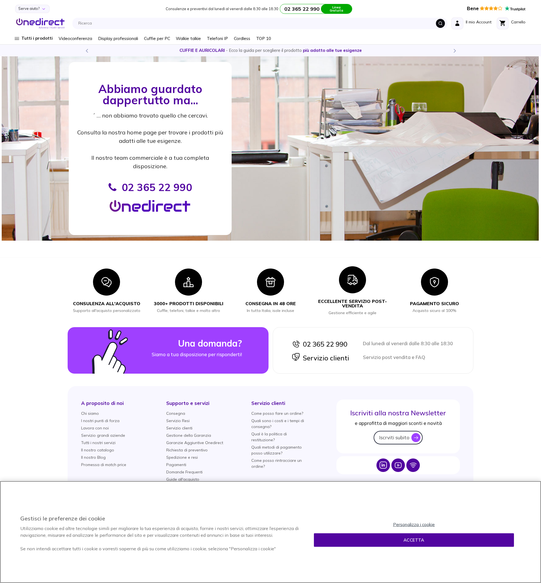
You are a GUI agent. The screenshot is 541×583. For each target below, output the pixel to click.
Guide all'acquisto (182, 479)
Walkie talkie (188, 38)
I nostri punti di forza (100, 420)
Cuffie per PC (157, 38)
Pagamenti (176, 464)
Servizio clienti (324, 358)
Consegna (175, 413)
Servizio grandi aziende (103, 435)
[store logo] (40, 23)
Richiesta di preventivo (187, 450)
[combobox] (261, 23)
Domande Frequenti (184, 472)
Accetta (413, 540)
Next (454, 50)
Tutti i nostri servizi (98, 442)
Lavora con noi (95, 428)
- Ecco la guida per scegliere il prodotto (270, 50)
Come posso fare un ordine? (277, 413)
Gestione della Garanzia (188, 435)
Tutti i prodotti (37, 38)
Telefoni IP (217, 38)
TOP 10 (263, 38)
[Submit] (440, 23)
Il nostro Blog (93, 457)
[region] (270, 532)
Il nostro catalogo (97, 450)
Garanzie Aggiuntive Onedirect (194, 442)
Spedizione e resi (182, 457)
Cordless (242, 38)
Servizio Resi (178, 420)
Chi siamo (90, 413)
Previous (86, 50)
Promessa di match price (103, 464)
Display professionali (118, 38)
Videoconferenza (75, 38)
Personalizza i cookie (414, 524)
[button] (102, 403)
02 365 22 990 (323, 344)
